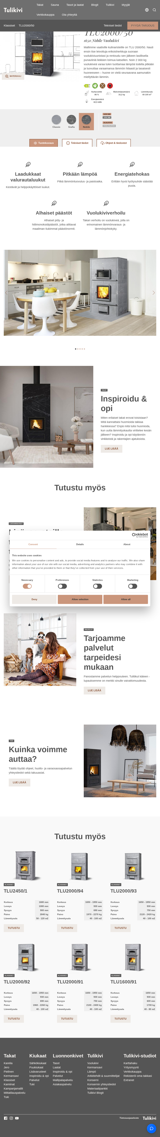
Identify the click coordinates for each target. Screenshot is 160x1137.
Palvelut (34, 1080)
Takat (40, 4)
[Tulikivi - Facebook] (6, 1118)
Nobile (86, 127)
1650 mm (107, 114)
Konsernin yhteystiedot (101, 1084)
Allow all (125, 599)
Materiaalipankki (97, 1088)
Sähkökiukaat (37, 1063)
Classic (56, 127)
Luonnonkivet (68, 1055)
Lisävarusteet (37, 1071)
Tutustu (14, 928)
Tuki (6, 1097)
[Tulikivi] (17, 9)
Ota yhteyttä (69, 14)
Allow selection (80, 599)
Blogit (94, 4)
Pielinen (9, 1071)
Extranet (129, 1080)
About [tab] (126, 544)
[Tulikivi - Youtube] (17, 1118)
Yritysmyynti (131, 1067)
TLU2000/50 (26, 25)
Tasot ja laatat (75, 4)
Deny (34, 599)
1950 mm (107, 117)
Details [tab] (80, 544)
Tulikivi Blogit (95, 1092)
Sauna (55, 4)
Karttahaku (130, 1063)
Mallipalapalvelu (63, 1080)
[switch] (62, 586)
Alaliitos (108, 122)
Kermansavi (11, 1075)
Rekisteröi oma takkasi (138, 1075)
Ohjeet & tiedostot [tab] (116, 143)
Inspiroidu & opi (39, 1075)
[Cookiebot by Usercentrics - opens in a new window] (134, 535)
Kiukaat (37, 1055)
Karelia (8, 1063)
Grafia (71, 127)
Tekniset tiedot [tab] (79, 143)
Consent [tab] (33, 544)
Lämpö (91, 1071)
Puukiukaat (36, 1067)
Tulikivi (110, 4)
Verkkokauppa (45, 14)
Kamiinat (9, 1084)
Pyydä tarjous (142, 25)
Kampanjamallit (13, 1088)
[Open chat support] (151, 1128)
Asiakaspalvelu (62, 1084)
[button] (154, 10)
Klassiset (9, 25)
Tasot (56, 1063)
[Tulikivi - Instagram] (11, 1118)
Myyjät (126, 4)
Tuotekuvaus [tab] (46, 143)
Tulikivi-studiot (140, 1055)
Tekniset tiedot (113, 25)
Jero (6, 1067)
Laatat (57, 1067)
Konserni (92, 1080)
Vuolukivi (92, 1063)
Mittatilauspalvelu (14, 1092)
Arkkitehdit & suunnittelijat (103, 1075)
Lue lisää (111, 448)
